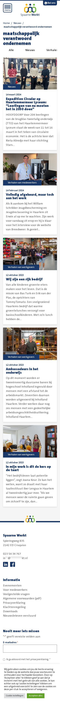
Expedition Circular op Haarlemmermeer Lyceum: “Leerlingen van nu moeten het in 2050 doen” (27, 104)
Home (6, 23)
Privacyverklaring (14, 602)
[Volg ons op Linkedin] (5, 564)
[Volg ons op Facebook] (12, 564)
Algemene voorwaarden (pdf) (22, 598)
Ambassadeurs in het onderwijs (22, 371)
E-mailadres (10, 642)
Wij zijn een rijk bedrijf (24, 279)
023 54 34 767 (12, 553)
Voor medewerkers (15, 590)
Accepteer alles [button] (36, 696)
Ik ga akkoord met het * (28, 659)
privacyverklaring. (39, 659)
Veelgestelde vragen (16, 594)
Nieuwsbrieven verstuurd (19, 615)
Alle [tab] (11, 50)
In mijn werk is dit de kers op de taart (28, 468)
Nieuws (17, 23)
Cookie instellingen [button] (14, 696)
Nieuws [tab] (30, 50)
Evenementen (12, 585)
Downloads (10, 611)
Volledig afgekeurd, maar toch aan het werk (30, 196)
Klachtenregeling (14, 607)
